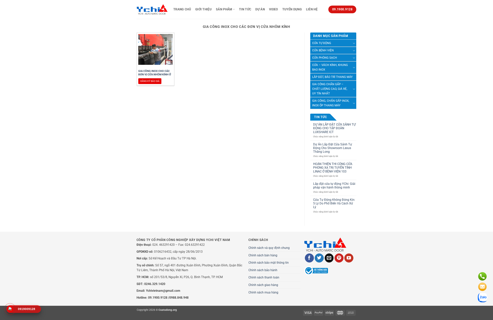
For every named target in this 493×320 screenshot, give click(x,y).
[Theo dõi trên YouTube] (348, 257)
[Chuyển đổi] (354, 43)
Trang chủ (182, 9)
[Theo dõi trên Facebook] (309, 257)
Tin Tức (245, 9)
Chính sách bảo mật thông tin (268, 262)
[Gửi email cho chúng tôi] (329, 257)
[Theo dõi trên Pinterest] (339, 257)
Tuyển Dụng (292, 9)
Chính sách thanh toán (263, 277)
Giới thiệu (203, 9)
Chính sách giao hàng (263, 285)
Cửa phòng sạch (324, 57)
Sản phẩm (224, 9)
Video (273, 9)
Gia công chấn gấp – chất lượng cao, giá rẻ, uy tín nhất (329, 88)
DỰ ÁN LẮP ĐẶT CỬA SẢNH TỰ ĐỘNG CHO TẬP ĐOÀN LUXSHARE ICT (334, 128)
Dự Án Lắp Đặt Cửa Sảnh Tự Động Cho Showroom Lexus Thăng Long (332, 147)
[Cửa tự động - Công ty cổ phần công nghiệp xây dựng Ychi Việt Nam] (152, 9)
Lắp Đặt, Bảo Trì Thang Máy (332, 77)
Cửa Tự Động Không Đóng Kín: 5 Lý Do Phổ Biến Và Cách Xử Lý (334, 203)
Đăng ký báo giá (149, 81)
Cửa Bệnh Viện (323, 50)
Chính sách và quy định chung (269, 248)
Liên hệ (312, 9)
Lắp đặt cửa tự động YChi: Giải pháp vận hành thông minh (334, 185)
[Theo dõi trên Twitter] (319, 257)
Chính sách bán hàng (262, 255)
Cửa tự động (321, 43)
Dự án (260, 9)
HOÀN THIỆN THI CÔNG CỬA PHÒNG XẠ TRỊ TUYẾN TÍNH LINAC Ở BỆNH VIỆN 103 (332, 167)
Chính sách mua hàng (263, 292)
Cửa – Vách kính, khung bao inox (330, 67)
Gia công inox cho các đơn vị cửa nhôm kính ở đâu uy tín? (154, 74)
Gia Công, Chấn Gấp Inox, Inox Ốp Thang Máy (330, 103)
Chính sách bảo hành (262, 270)
